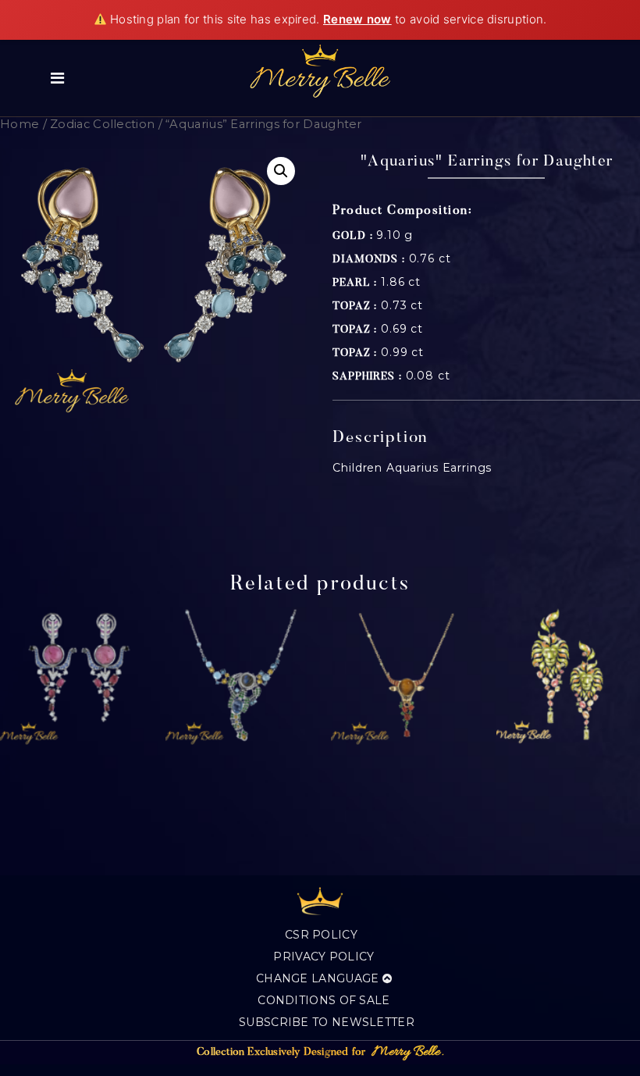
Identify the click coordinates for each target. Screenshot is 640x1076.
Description (380, 438)
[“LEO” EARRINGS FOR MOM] (567, 677)
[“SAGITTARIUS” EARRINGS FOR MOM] (70, 677)
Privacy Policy (323, 957)
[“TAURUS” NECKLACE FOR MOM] (401, 677)
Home (19, 124)
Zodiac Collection (102, 124)
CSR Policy (321, 935)
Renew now (357, 19)
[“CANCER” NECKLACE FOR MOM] (236, 677)
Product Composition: (402, 211)
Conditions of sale (323, 1000)
